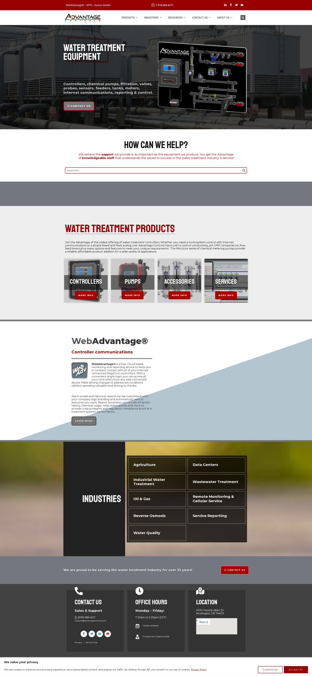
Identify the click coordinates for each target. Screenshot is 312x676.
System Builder (102, 5)
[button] (242, 17)
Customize (270, 669)
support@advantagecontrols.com (91, 620)
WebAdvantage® (75, 5)
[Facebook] (230, 5)
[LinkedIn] (225, 5)
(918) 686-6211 (86, 617)
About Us (223, 17)
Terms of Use (91, 642)
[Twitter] (236, 5)
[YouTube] (242, 5)
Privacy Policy (199, 669)
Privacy (78, 642)
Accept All (296, 669)
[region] (156, 666)
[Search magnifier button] (244, 170)
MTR (89, 5)
